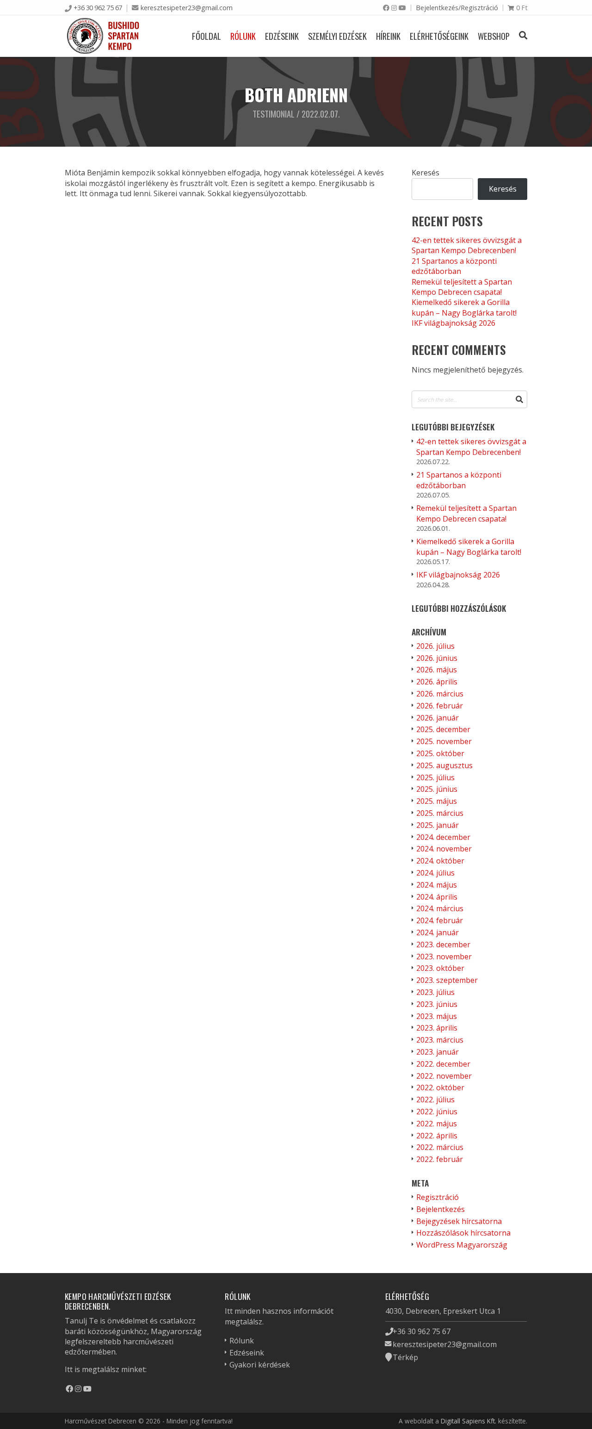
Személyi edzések (337, 36)
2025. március (439, 813)
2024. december (443, 837)
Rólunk (243, 36)
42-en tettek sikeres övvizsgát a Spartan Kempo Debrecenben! (467, 245)
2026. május (436, 670)
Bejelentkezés (440, 1209)
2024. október (440, 861)
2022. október (440, 1087)
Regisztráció (437, 1197)
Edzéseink (282, 36)
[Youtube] (402, 8)
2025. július (435, 777)
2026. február (439, 706)
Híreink (388, 36)
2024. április (436, 897)
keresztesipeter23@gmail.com (187, 7)
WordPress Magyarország (461, 1245)
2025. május (436, 801)
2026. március (439, 694)
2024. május (436, 885)
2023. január (437, 1052)
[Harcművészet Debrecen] (103, 35)
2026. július (435, 646)
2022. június (436, 1111)
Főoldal (206, 36)
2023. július (435, 992)
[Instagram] (394, 8)
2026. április (436, 682)
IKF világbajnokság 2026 (453, 323)
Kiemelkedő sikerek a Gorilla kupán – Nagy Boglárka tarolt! (464, 307)
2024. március (439, 908)
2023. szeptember (447, 980)
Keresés (425, 173)
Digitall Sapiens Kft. (468, 1421)
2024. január (437, 932)
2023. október (440, 968)
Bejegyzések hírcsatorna (459, 1221)
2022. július (435, 1099)
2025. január (437, 825)
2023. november (444, 956)
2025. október (440, 753)
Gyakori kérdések (259, 1365)
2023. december (443, 944)
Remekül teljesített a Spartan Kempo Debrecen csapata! (462, 287)
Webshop (494, 36)
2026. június (436, 658)
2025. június (436, 789)
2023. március (439, 1040)
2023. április (436, 1028)
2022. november (444, 1076)
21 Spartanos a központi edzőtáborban (454, 266)
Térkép (405, 1357)
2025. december (443, 729)
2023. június (436, 1004)
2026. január (437, 718)
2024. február (439, 920)
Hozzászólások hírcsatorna (463, 1233)
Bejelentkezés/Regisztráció (457, 7)
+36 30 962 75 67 (98, 7)
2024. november (444, 849)
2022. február (439, 1159)
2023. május (436, 1016)
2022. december (443, 1064)
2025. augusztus (444, 765)
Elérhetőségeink (439, 36)
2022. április (436, 1136)
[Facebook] (386, 8)
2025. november (444, 741)
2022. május (436, 1123)
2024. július (435, 873)
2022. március (439, 1147)
